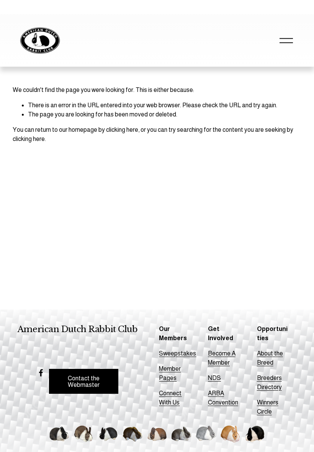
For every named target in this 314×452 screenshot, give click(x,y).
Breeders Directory (269, 382)
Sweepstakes (177, 353)
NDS (214, 378)
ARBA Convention (223, 398)
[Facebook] (41, 373)
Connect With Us (170, 398)
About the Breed (270, 358)
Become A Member (222, 358)
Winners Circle (267, 407)
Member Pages (170, 373)
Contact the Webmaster (84, 381)
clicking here (122, 129)
